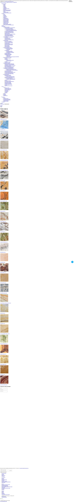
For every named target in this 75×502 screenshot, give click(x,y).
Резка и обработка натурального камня (7, 486)
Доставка (3, 480)
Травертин (3, 493)
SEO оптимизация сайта (3, 501)
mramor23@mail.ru (4, 497)
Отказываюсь (70, 1)
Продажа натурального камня (6, 484)
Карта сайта (3, 482)
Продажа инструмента (5, 485)
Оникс (3, 492)
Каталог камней (4, 473)
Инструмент (3, 475)
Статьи (3, 478)
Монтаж (3, 489)
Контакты (3, 476)
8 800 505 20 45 (4, 496)
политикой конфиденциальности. (24, 468)
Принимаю (70, 0)
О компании (3, 477)
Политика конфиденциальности (9, 1)
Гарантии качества (4, 479)
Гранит (3, 491)
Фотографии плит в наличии (6, 494)
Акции (3, 25)
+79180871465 (15, 2)
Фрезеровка (3, 487)
